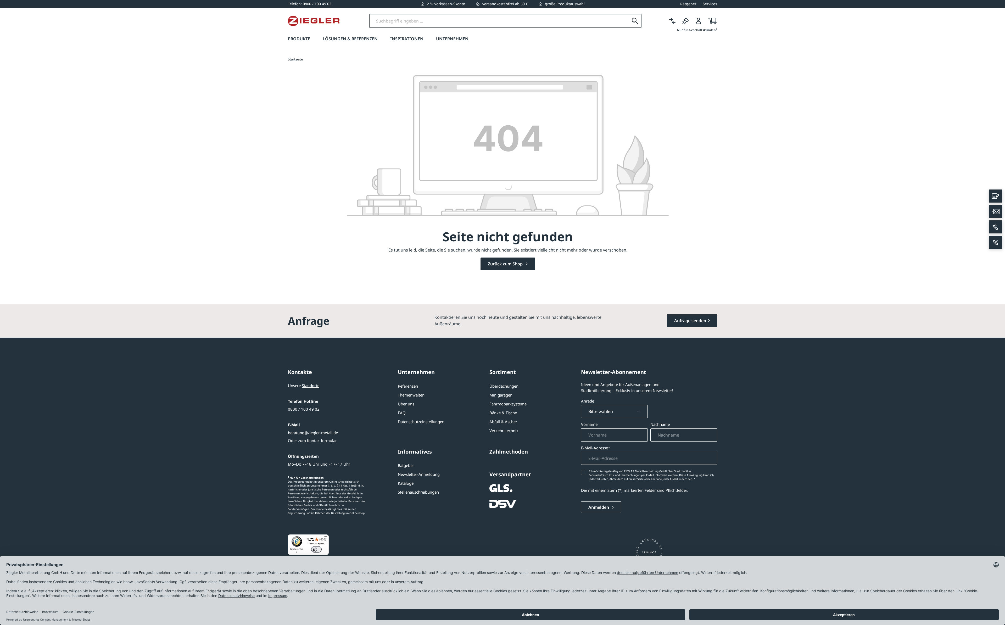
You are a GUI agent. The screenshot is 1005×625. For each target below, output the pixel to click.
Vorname (589, 424)
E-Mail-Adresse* (595, 447)
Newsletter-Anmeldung (419, 474)
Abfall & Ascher (503, 421)
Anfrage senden (690, 320)
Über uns (406, 403)
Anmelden (599, 507)
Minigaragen (500, 395)
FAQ (402, 412)
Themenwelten (411, 395)
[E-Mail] (995, 211)
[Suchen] (635, 20)
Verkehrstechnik (503, 430)
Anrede (587, 401)
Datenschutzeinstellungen (421, 421)
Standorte (310, 385)
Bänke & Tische (503, 412)
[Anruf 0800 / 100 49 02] (995, 227)
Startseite (295, 59)
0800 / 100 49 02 (304, 409)
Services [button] (710, 3)
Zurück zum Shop (506, 264)
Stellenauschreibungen (418, 492)
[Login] (698, 20)
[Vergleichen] (672, 20)
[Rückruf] (995, 242)
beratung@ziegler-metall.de (313, 432)
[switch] (316, 549)
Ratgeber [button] (688, 3)
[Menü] (325, 537)
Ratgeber (406, 465)
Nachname (660, 424)
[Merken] (685, 20)
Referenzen (408, 386)
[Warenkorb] (711, 20)
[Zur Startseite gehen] (313, 21)
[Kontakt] (995, 196)
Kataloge (406, 483)
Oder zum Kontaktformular (312, 440)
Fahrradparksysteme (508, 403)
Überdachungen (503, 386)
